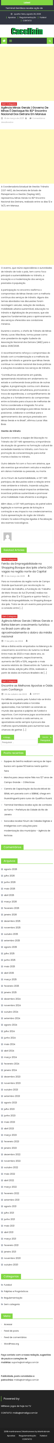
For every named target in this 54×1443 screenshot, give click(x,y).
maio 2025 (9, 966)
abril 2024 (9, 1050)
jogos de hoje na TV (20, 1406)
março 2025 (10, 979)
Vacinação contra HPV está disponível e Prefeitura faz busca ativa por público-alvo (47, 737)
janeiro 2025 (10, 992)
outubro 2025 (11, 934)
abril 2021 (8, 1232)
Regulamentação (28, 17)
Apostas (12, 17)
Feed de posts (11, 1330)
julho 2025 (9, 953)
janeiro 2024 (10, 1070)
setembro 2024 (12, 1018)
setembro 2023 (12, 1096)
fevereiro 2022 (11, 1193)
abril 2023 (9, 1128)
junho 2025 (9, 959)
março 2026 (10, 901)
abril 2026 (9, 895)
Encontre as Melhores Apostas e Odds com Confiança (27, 687)
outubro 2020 (11, 1264)
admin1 (36, 694)
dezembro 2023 (12, 1076)
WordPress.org (11, 1343)
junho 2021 (9, 1219)
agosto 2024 (10, 1024)
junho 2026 (10, 882)
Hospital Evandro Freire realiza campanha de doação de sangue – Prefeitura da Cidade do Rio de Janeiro (9, 737)
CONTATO (27, 20)
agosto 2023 (10, 1102)
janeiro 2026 (10, 914)
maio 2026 (9, 888)
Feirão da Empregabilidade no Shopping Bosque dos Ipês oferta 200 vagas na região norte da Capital (27, 567)
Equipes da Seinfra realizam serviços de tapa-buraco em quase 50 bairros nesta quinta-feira (28, 766)
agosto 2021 (10, 1206)
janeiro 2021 (10, 1251)
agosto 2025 (10, 947)
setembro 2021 (11, 1199)
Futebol (43, 17)
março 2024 (10, 1057)
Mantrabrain (44, 1431)
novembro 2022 (12, 1160)
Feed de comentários (15, 1337)
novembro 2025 (12, 927)
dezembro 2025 (12, 921)
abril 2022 (9, 1180)
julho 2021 (9, 1212)
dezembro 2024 (12, 998)
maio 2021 (9, 1225)
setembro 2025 (12, 940)
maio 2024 (9, 1044)
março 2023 (10, 1135)
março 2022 (10, 1186)
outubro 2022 (11, 1167)
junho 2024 (10, 1037)
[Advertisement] (27, 74)
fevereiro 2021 (11, 1245)
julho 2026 (9, 875)
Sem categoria (9, 104)
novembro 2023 (12, 1083)
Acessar (8, 1324)
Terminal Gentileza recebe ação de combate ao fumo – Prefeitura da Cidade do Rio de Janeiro (28, 809)
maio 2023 (9, 1122)
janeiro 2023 (10, 1147)
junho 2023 (9, 1115)
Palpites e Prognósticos (16, 1291)
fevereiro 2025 (11, 985)
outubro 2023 (11, 1089)
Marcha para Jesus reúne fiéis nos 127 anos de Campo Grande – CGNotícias (28, 780)
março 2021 (10, 1238)
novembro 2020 (12, 1258)
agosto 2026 (10, 869)
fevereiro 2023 (11, 1141)
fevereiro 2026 (11, 908)
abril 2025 (9, 972)
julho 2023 (9, 1109)
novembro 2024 (12, 1005)
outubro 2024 (11, 1011)
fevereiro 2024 (11, 1063)
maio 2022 (9, 1173)
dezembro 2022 (12, 1154)
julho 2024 (9, 1031)
